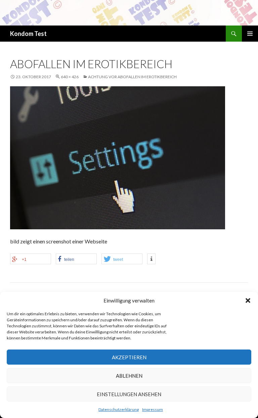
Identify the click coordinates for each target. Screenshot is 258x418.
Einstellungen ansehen (129, 394)
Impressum (152, 409)
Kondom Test (28, 33)
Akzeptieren (129, 357)
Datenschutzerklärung (118, 409)
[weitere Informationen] (151, 259)
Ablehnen (129, 376)
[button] (248, 300)
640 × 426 (70, 76)
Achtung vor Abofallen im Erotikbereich (132, 76)
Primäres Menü (250, 34)
